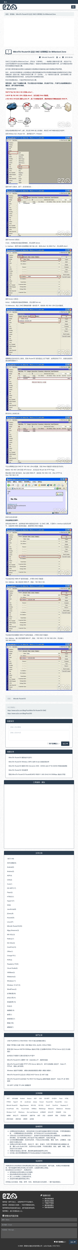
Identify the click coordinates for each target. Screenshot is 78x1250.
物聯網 (9, 1115)
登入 (5, 2)
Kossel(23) (10, 917)
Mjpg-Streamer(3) (13, 930)
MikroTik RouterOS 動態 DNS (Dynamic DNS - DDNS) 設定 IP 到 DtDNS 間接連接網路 (38, 766)
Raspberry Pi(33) (12, 964)
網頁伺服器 (10, 1119)
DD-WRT (46, 1098)
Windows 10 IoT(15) (13, 985)
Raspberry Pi (64, 1105)
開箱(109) (10, 1023)
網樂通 (25, 1119)
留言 (64, 744)
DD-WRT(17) (11, 888)
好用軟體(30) (11, 993)
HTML (66, 1098)
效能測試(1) (11, 1019)
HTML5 (9, 1102)
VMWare (33, 1109)
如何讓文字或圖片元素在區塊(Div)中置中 (21, 1055)
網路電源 (18, 1119)
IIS (21, 1102)
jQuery (35, 1102)
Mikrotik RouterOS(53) (14, 926)
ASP (35, 1098)
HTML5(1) (10, 896)
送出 (72, 1242)
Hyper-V (15, 1102)
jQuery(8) (10, 913)
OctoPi (48, 1105)
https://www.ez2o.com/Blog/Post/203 (20, 713)
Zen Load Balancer (32, 1112)
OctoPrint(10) (11, 947)
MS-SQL (33, 1105)
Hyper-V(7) (10, 901)
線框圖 (32, 1119)
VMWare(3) (11, 972)
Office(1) (10, 951)
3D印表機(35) (11, 863)
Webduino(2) (11, 976)
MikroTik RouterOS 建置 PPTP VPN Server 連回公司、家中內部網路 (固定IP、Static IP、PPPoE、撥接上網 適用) (37, 1065)
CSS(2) (9, 880)
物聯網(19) (10, 1010)
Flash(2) (10, 892)
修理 (38, 1115)
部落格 (12, 14)
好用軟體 (43, 1112)
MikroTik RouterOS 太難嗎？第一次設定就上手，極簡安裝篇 (27, 1060)
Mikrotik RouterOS (48, 57)
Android (22, 1098)
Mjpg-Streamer (24, 1105)
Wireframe (21, 1112)
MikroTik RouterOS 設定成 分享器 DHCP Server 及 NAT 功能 (27, 1074)
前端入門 (15, 1115)
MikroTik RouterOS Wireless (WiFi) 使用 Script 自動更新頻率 (29, 762)
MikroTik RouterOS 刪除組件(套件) (20, 757)
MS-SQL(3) (11, 934)
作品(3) (9, 1006)
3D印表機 (15, 1098)
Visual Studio (25, 1109)
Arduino (29, 1098)
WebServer (59, 1109)
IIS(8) (9, 905)
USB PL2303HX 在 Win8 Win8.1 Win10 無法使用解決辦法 (26, 1041)
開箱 (56, 1115)
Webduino (51, 1109)
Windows (67, 1109)
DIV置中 (54, 1098)
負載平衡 (32, 1115)
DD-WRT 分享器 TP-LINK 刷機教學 (19, 1085)
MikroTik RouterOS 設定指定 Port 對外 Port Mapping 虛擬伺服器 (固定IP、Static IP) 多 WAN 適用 (38, 1080)
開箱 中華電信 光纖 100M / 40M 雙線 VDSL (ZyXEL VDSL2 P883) (29, 1045)
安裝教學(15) (11, 1002)
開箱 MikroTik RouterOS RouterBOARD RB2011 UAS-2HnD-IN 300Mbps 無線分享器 (37, 774)
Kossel (42, 1102)
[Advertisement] (39, 32)
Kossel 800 (49, 1102)
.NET (8, 1098)
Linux (66, 1102)
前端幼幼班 (24, 1115)
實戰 (69, 1115)
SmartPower (10, 1109)
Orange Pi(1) (11, 955)
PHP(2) (9, 960)
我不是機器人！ (54, 743)
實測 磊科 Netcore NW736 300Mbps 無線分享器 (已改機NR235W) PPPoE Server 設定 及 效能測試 (38, 1050)
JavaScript (27, 1102)
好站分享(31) (11, 998)
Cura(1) (9, 884)
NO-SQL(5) (11, 943)
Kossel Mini (58, 1102)
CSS (40, 1098)
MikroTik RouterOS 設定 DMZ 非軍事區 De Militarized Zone (36, 14)
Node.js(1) (10, 939)
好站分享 (50, 1112)
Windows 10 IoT (11, 1112)
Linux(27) (10, 922)
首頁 (7, 14)
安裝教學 (58, 1112)
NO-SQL (40, 1105)
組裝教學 (50, 1115)
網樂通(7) (10, 1027)
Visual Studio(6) (12, 968)
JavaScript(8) (11, 909)
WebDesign (42, 1109)
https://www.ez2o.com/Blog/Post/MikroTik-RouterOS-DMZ (27, 710)
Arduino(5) (10, 871)
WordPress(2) (11, 989)
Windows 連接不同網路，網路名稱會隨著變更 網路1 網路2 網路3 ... (29, 1070)
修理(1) (9, 1014)
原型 (44, 1115)
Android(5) (10, 867)
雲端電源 (63, 1115)
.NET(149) (10, 859)
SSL (17, 1109)
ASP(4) (9, 875)
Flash (60, 1098)
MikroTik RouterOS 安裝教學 (18, 770)
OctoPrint (55, 1105)
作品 (64, 1112)
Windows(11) (11, 981)
